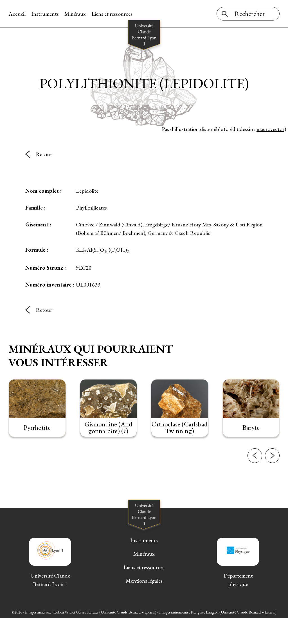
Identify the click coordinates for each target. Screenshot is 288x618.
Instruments (45, 13)
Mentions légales (144, 580)
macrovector (270, 129)
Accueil (17, 13)
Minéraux (75, 13)
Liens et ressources (111, 13)
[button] (255, 455)
